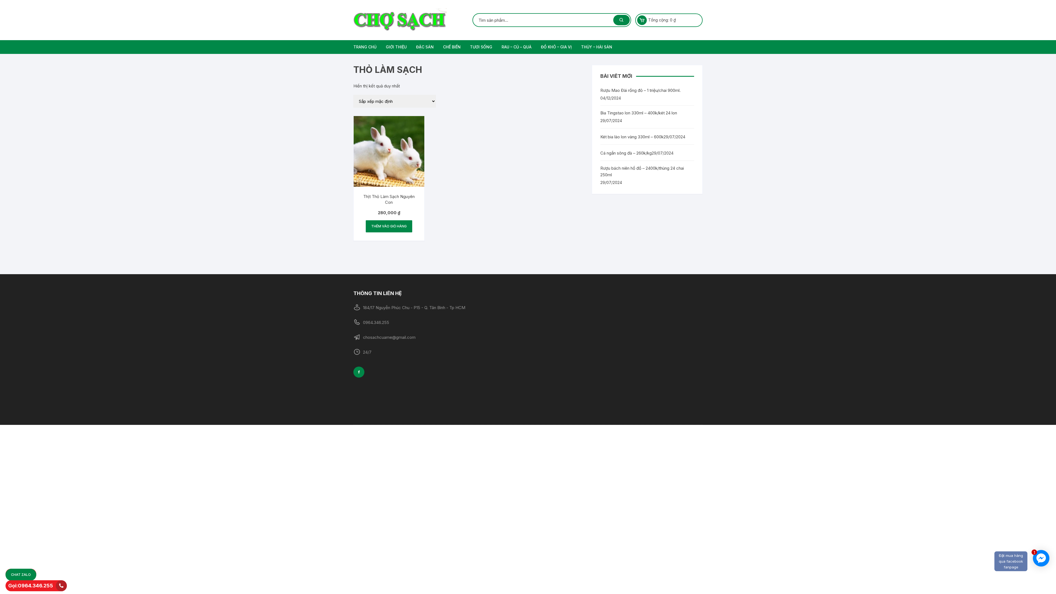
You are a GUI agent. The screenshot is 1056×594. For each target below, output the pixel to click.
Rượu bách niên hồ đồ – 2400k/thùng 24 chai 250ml (642, 171)
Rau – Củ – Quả (517, 47)
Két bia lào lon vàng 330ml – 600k (632, 136)
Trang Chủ (364, 47)
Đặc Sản (425, 47)
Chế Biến (452, 47)
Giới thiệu (396, 47)
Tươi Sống (481, 47)
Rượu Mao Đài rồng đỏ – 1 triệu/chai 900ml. (640, 90)
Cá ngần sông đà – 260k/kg (626, 153)
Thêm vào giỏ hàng (389, 226)
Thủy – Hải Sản (596, 47)
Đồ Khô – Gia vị (556, 47)
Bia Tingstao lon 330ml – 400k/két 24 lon (638, 113)
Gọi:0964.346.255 (30, 585)
